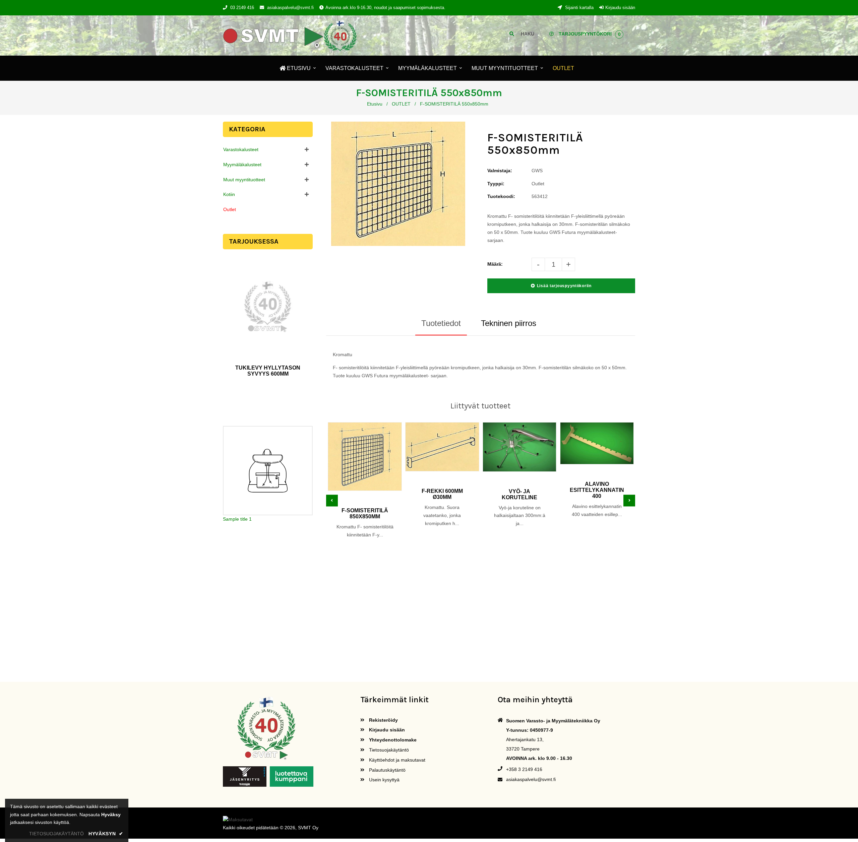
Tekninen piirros (508, 323)
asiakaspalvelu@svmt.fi (290, 7)
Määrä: (495, 264)
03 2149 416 (242, 7)
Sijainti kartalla (579, 7)
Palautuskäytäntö (387, 770)
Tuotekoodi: (501, 196)
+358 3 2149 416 (524, 769)
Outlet (229, 209)
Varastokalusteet (240, 149)
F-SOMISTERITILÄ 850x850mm (365, 513)
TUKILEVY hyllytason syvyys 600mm (267, 371)
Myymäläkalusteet (242, 164)
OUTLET (401, 104)
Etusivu (374, 104)
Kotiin (229, 194)
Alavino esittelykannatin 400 (597, 490)
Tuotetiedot (441, 323)
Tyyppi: (495, 183)
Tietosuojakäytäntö (388, 750)
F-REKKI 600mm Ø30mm (442, 494)
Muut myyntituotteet (244, 179)
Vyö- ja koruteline (519, 494)
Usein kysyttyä (384, 779)
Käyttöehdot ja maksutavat (396, 760)
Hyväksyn (105, 833)
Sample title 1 (237, 519)
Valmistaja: (499, 170)
